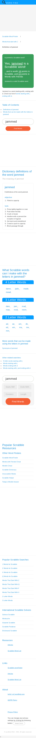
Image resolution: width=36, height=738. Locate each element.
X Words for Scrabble (9, 572)
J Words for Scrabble (9, 564)
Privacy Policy (13, 712)
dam (8, 306)
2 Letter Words (7, 596)
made (26, 289)
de (27, 324)
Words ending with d (10, 366)
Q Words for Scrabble (9, 576)
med (16, 310)
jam (15, 306)
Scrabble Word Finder (10, 458)
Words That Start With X (10, 592)
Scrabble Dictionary (9, 470)
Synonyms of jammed (10, 348)
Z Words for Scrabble (9, 568)
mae (8, 310)
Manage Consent (19, 723)
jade (17, 289)
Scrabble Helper (8, 478)
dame (8, 289)
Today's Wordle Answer (10, 482)
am (20, 324)
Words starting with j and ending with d (16, 368)
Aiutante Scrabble (8, 623)
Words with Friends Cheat (11, 462)
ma (20, 327)
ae (13, 324)
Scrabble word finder (15, 668)
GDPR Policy (12, 700)
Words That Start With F (10, 588)
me (27, 327)
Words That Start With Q (10, 584)
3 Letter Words (7, 600)
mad (24, 306)
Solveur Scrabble (8, 614)
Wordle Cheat (7, 466)
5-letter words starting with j (13, 361)
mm (7, 331)
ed (7, 327)
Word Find (12, 3)
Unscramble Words (9, 474)
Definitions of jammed (11, 109)
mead (8, 292)
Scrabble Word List (14, 651)
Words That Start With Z (10, 580)
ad (7, 324)
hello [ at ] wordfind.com (16, 694)
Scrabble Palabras (8, 627)
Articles (10, 645)
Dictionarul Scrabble (9, 631)
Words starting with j (10, 363)
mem (24, 310)
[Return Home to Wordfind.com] (4, 3)
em (13, 327)
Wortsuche (6, 618)
